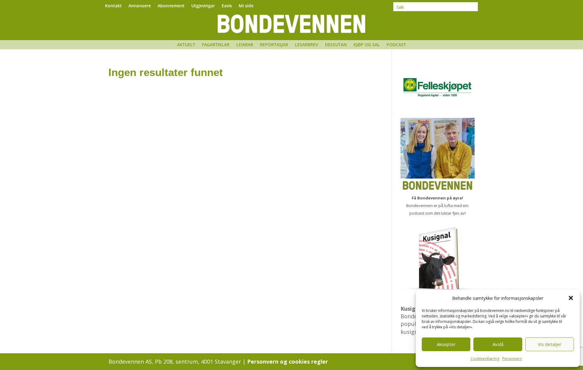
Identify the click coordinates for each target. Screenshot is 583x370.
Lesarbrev (306, 45)
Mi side (246, 6)
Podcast (396, 45)
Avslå (498, 344)
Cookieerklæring (485, 358)
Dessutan (336, 45)
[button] (571, 298)
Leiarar (244, 45)
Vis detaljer (549, 344)
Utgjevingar (203, 6)
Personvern (512, 358)
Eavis (227, 6)
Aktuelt (186, 45)
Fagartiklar (216, 45)
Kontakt (113, 6)
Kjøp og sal (366, 45)
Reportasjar (274, 45)
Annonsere (139, 6)
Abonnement (171, 6)
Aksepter (446, 344)
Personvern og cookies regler (287, 361)
